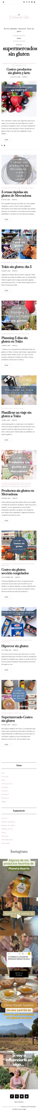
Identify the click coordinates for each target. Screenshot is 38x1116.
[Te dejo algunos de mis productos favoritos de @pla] (19, 878)
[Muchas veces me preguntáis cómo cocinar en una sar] (19, 993)
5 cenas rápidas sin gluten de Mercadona (16, 194)
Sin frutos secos (6, 784)
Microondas (5, 843)
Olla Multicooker (7, 840)
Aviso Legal (22, 1109)
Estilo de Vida (30, 63)
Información (5, 642)
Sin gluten (4, 787)
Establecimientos (18, 63)
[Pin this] (5, 146)
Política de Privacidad (28, 1107)
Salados (31, 188)
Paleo (3, 780)
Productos (22, 65)
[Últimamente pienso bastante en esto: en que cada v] (19, 1070)
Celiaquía (4, 408)
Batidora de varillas (8, 825)
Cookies (15, 1109)
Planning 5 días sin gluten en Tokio (14, 340)
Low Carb (15, 65)
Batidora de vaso (7, 829)
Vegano (3, 801)
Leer (6, 140)
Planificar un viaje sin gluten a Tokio (16, 414)
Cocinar (4, 188)
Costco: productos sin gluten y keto (19, 71)
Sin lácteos (5, 794)
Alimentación (7, 63)
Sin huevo (4, 791)
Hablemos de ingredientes (10, 486)
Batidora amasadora (8, 822)
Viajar (27, 262)
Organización (22, 188)
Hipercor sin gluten (14, 646)
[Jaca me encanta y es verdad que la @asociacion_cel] (19, 1031)
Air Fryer (4, 818)
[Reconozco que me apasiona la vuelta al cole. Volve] (19, 916)
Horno (3, 832)
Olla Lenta (4, 836)
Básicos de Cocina (17, 483)
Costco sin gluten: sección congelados (15, 571)
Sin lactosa (5, 798)
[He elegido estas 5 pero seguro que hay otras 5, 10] (19, 955)
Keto (3, 773)
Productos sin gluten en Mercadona (17, 492)
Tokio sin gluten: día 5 (16, 267)
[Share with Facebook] (2, 146)
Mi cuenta (19, 1102)
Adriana (25, 77)
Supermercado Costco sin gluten (17, 719)
